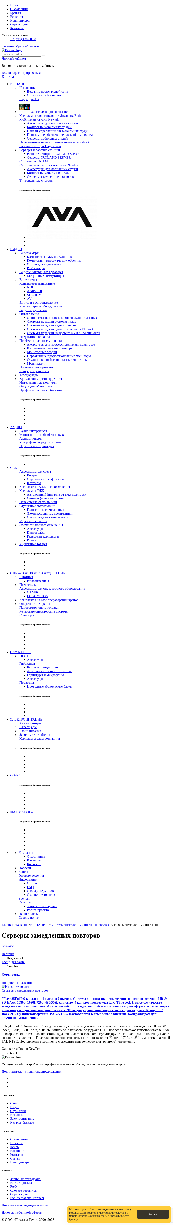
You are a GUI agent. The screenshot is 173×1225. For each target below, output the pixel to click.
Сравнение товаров (41, 894)
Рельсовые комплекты (43, 536)
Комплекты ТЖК (31, 490)
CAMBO (33, 592)
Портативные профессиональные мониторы (59, 356)
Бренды (15, 13)
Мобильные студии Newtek (39, 119)
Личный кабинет (14, 58)
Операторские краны (34, 604)
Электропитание (22, 1118)
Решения (16, 16)
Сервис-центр (20, 24)
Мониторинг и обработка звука (42, 434)
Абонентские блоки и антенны (49, 671)
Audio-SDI (34, 291)
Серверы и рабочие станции (39, 150)
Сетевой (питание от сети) (46, 498)
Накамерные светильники (38, 502)
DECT (23, 656)
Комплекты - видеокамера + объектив (54, 260)
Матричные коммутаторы (45, 276)
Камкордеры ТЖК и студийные (49, 256)
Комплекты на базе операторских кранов (48, 600)
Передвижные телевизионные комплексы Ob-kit (54, 142)
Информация (28, 879)
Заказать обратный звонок (20, 46)
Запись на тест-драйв (42, 906)
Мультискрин (36, 363)
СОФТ (15, 775)
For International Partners (27, 1198)
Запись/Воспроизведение (49, 112)
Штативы (34, 483)
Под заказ (15, 958)
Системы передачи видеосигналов (52, 325)
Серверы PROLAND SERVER (49, 157)
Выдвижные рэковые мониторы (50, 348)
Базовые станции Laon (43, 667)
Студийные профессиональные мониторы (57, 359)
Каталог (21, 924)
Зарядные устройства (34, 734)
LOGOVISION (37, 596)
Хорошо (153, 1214)
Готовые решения (31, 875)
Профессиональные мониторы (41, 340)
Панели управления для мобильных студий (58, 131)
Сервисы (25, 902)
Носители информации (36, 367)
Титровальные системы (36, 180)
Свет (13, 1103)
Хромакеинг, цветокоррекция (40, 379)
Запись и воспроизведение (38, 302)
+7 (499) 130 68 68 (23, 39)
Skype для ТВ (29, 99)
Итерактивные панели (35, 337)
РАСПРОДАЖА (21, 812)
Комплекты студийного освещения (44, 487)
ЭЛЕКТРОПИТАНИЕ (26, 719)
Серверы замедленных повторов (50, 176)
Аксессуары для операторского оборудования (52, 588)
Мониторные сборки (42, 352)
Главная (7, 924)
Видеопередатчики (33, 310)
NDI (30, 287)
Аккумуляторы (30, 723)
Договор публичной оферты (22, 1212)
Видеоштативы (38, 581)
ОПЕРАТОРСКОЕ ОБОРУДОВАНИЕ (37, 573)
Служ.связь (18, 1111)
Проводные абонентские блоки (49, 686)
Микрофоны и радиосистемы (40, 442)
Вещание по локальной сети (47, 91)
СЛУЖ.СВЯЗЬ (20, 652)
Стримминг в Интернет (44, 95)
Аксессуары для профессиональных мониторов (61, 344)
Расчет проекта (38, 910)
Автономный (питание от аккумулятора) (56, 494)
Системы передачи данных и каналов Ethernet (60, 329)
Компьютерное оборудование (40, 306)
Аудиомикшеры (30, 438)
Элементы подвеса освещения (41, 525)
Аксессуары (35, 529)
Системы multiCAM (33, 161)
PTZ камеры (36, 268)
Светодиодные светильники (47, 517)
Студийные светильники (37, 506)
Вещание (16, 1115)
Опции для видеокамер (44, 264)
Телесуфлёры (28, 375)
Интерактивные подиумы (38, 382)
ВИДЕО (16, 249)
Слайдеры (26, 615)
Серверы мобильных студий (47, 138)
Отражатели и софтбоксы (45, 479)
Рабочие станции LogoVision (40, 146)
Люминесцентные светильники (50, 513)
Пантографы (36, 532)
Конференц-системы (34, 371)
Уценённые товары (33, 544)
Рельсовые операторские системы (43, 611)
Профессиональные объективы (41, 390)
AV (29, 298)
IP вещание (27, 87)
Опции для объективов (36, 386)
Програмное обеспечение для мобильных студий (62, 134)
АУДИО (16, 427)
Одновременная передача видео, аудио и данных (62, 317)
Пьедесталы (27, 584)
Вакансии (34, 860)
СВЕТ (14, 467)
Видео (14, 1107)
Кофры (32, 475)
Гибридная (27, 663)
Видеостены (28, 279)
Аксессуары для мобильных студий (52, 123)
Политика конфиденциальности (25, 1205)
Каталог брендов (22, 1122)
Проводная (27, 682)
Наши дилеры (20, 20)
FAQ (30, 887)
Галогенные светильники (45, 509)
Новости (16, 5)
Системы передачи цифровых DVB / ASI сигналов (63, 333)
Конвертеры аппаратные (37, 283)
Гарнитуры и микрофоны (45, 675)
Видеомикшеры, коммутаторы (41, 272)
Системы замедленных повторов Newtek (48, 165)
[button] (86, 945)
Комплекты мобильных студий (49, 127)
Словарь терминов (40, 891)
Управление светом (33, 521)
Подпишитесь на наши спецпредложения (31, 1071)
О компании (19, 9)
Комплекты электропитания (39, 738)
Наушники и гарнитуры (36, 446)
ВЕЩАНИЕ (19, 84)
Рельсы (32, 540)
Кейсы (23, 872)
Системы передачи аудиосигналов (51, 321)
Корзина (8, 76)
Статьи (32, 883)
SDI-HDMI (35, 295)
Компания (26, 852)
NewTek (14, 966)
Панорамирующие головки (39, 607)
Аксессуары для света (35, 471)
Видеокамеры (29, 253)
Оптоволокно (29, 314)
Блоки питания (30, 731)
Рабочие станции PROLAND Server (52, 154)
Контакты (17, 28)
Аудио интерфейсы (33, 431)
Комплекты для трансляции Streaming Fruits (50, 115)
